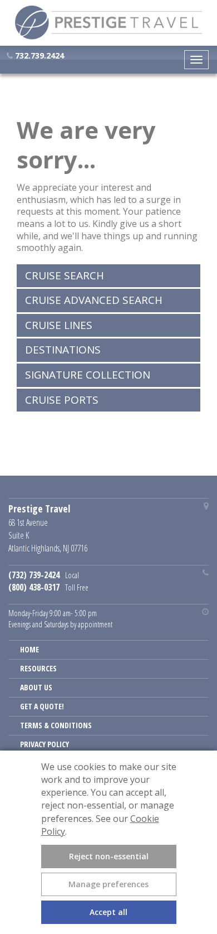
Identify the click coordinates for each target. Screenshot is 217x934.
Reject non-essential (109, 856)
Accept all (108, 912)
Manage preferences (108, 884)
